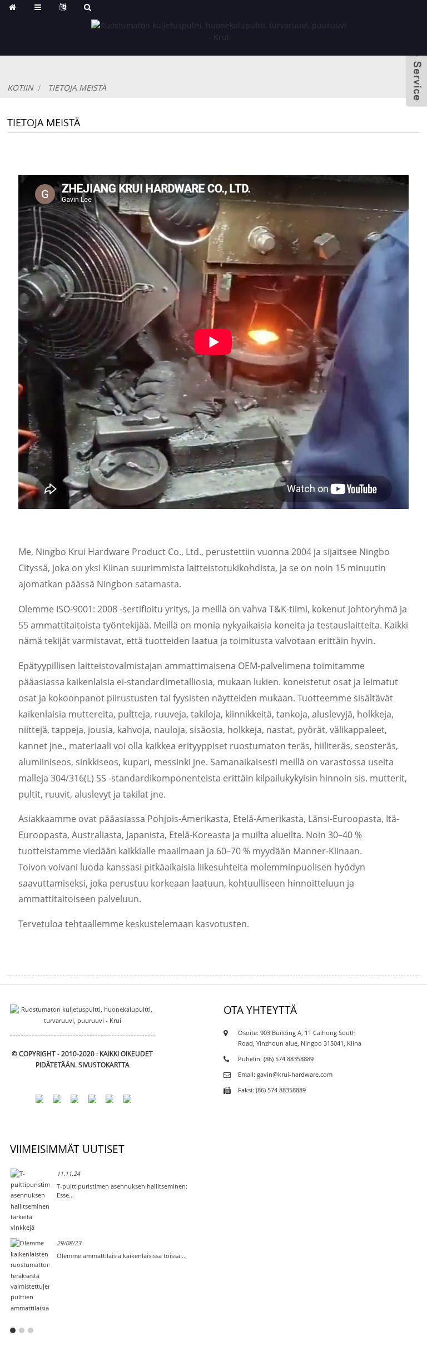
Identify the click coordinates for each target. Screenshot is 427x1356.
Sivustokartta (104, 1065)
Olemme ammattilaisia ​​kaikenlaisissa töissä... (121, 1255)
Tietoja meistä (77, 87)
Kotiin (20, 87)
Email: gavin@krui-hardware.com (285, 1074)
